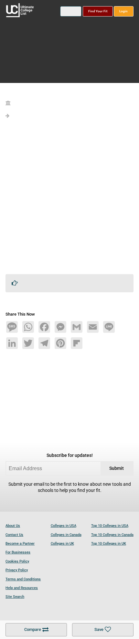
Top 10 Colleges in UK (108, 543)
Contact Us (14, 535)
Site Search (14, 597)
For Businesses (17, 552)
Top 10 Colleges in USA (109, 526)
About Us (12, 526)
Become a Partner (20, 543)
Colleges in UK (62, 543)
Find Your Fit (97, 11)
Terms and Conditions (23, 579)
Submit (116, 468)
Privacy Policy (16, 570)
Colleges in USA (63, 526)
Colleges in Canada (66, 535)
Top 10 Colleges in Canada (112, 535)
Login (123, 11)
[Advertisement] (69, 199)
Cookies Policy (17, 561)
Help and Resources (21, 588)
